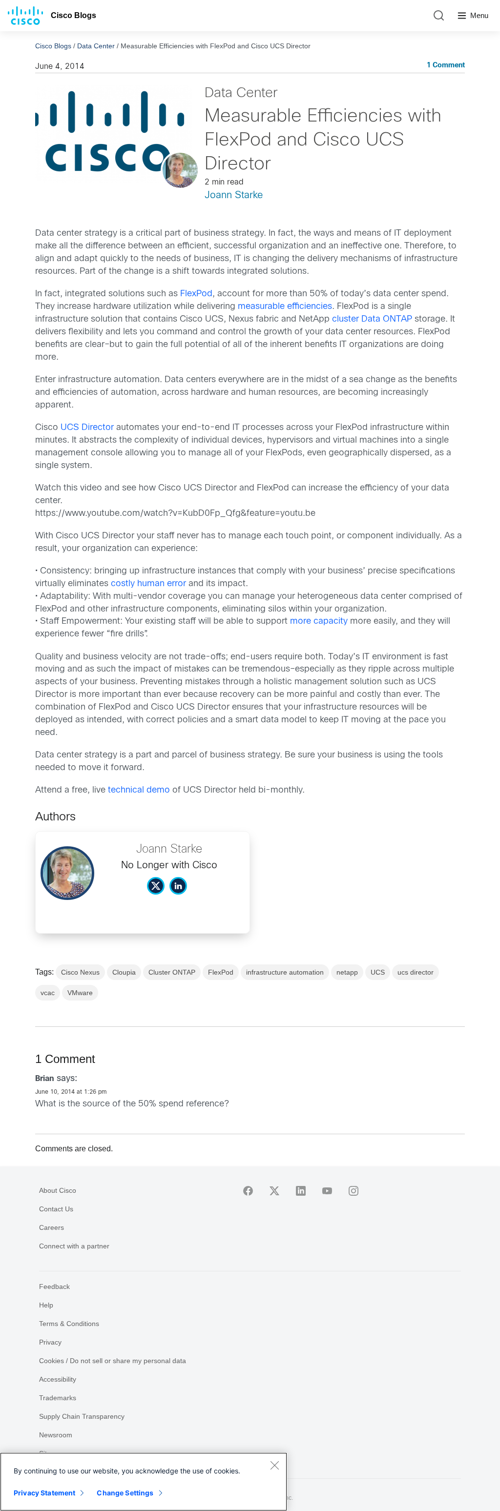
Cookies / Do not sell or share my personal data (112, 1361)
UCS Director (87, 428)
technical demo (139, 790)
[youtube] (327, 1191)
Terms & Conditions (69, 1323)
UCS (378, 972)
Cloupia (124, 972)
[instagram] (353, 1191)
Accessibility (57, 1379)
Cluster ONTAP (171, 972)
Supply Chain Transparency (82, 1416)
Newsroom (55, 1435)
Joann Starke (234, 195)
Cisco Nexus (80, 972)
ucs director (415, 972)
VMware (80, 993)
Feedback (54, 1286)
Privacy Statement (44, 1493)
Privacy (50, 1342)
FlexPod (196, 294)
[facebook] (248, 1191)
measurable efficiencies (285, 307)
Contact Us (56, 1209)
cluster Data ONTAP (372, 319)
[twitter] (274, 1191)
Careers (51, 1227)
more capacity (319, 621)
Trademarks (57, 1398)
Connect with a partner (74, 1246)
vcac (48, 993)
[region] (143, 1481)
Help (46, 1305)
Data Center (96, 46)
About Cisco (57, 1190)
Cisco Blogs (73, 15)
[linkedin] (301, 1191)
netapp (347, 972)
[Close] (274, 1465)
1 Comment (446, 65)
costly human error (148, 584)
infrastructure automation (285, 972)
